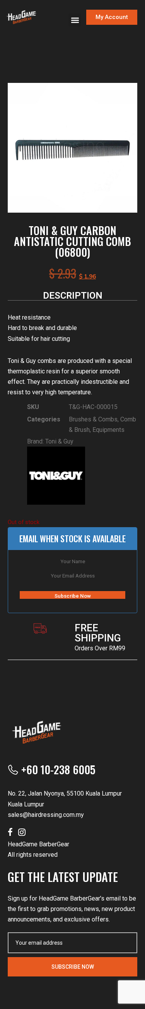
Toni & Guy (59, 441)
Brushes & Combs (93, 419)
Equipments (108, 429)
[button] (74, 20)
